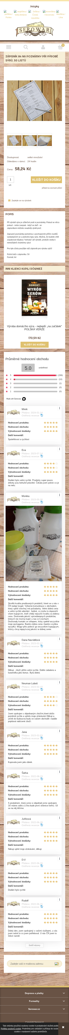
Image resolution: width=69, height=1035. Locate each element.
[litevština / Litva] (60, 14)
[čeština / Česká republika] (35, 15)
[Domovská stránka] (35, 29)
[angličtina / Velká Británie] (21, 13)
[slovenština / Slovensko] (49, 13)
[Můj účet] (43, 47)
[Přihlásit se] (57, 963)
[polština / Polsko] (8, 14)
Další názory (34, 945)
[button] (8, 47)
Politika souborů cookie (11, 1029)
